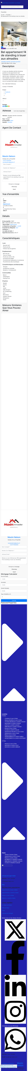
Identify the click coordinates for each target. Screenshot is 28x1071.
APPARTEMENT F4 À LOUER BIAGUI (10, 335)
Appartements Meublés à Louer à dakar (14, 731)
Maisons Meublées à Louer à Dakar (13, 720)
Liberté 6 (3, 501)
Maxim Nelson (8, 156)
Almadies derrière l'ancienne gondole (10, 61)
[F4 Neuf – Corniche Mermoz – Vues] (14, 422)
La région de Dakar (7, 905)
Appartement (6, 204)
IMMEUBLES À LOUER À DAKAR (13, 726)
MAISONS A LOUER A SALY (12, 745)
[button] (14, 662)
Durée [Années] (5, 588)
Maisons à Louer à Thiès (11, 743)
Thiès (3, 910)
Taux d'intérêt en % (6, 594)
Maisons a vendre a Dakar (11, 857)
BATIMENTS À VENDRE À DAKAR (13, 859)
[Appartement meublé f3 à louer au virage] (14, 454)
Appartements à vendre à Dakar (12, 856)
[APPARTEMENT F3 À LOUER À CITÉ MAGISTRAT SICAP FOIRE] (14, 387)
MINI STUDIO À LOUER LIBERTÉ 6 (11, 498)
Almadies (9, 122)
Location (4, 714)
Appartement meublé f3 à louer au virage (13, 466)
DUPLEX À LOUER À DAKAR (12, 725)
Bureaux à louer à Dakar (11, 728)
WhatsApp (14, 186)
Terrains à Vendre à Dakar (11, 854)
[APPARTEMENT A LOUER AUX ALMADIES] (14, 354)
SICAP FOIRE (4, 406)
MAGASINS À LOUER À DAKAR (13, 723)
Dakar (11, 120)
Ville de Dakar (5, 907)
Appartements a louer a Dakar (12, 733)
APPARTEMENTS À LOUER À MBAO (14, 736)
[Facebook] (3, 106)
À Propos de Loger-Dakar (9, 875)
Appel (14, 189)
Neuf (17, 227)
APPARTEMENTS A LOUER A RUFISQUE (15, 738)
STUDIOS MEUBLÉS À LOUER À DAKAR (15, 721)
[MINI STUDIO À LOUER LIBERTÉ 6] (14, 485)
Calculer (14, 600)
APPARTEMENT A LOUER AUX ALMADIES (12, 366)
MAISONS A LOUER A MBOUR (12, 747)
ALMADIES (4, 370)
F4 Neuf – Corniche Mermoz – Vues (10, 435)
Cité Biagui (4, 339)
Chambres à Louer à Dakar (11, 718)
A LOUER (18, 226)
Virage (3, 470)
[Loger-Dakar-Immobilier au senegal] (10, 3)
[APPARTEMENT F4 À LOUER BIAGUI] (14, 323)
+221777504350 (7, 160)
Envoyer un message (14, 184)
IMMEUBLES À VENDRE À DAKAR (13, 861)
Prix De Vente (4, 576)
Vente (4, 853)
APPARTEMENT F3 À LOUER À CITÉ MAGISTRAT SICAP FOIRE (13, 401)
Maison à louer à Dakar (10, 735)
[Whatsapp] (7, 106)
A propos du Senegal (7, 913)
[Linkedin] (6, 106)
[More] (9, 106)
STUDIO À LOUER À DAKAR (12, 730)
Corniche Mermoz (6, 439)
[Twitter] (4, 106)
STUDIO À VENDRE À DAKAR (12, 862)
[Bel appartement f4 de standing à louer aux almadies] (14, 143)
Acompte (3, 582)
